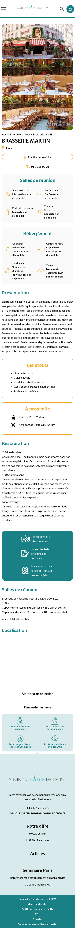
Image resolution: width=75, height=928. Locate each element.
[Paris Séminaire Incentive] (33, 9)
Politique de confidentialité (37, 909)
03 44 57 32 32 (37, 808)
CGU (37, 914)
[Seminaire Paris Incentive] (37, 781)
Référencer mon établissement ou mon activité (37, 877)
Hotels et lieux (22, 134)
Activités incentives (37, 840)
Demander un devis (37, 707)
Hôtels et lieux (37, 833)
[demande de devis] (70, 9)
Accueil (6, 134)
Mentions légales (37, 904)
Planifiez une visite (39, 157)
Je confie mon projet (37, 884)
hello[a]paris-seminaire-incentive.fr (37, 813)
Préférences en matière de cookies (37, 924)
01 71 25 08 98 (40, 166)
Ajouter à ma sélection (37, 694)
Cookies (37, 919)
